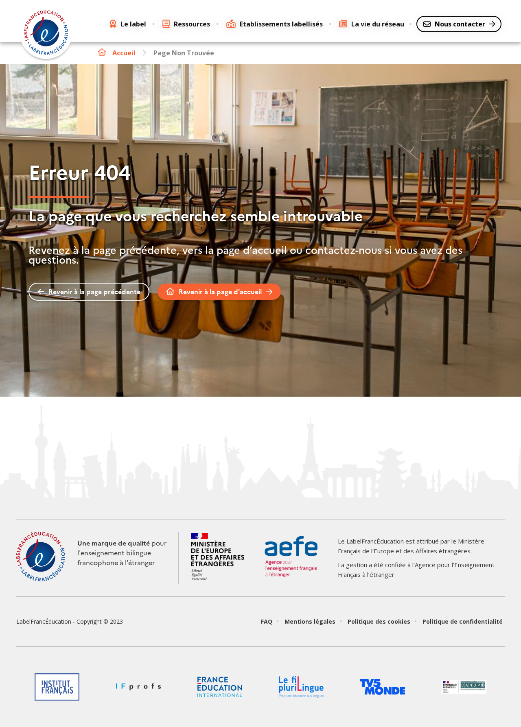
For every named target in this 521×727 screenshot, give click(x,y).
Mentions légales (310, 621)
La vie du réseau (377, 24)
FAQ (266, 621)
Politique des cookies (379, 621)
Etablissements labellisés (281, 24)
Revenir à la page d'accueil (220, 292)
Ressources (192, 24)
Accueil (124, 52)
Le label (133, 24)
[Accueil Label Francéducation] (46, 33)
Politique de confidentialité (462, 621)
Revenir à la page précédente (94, 292)
